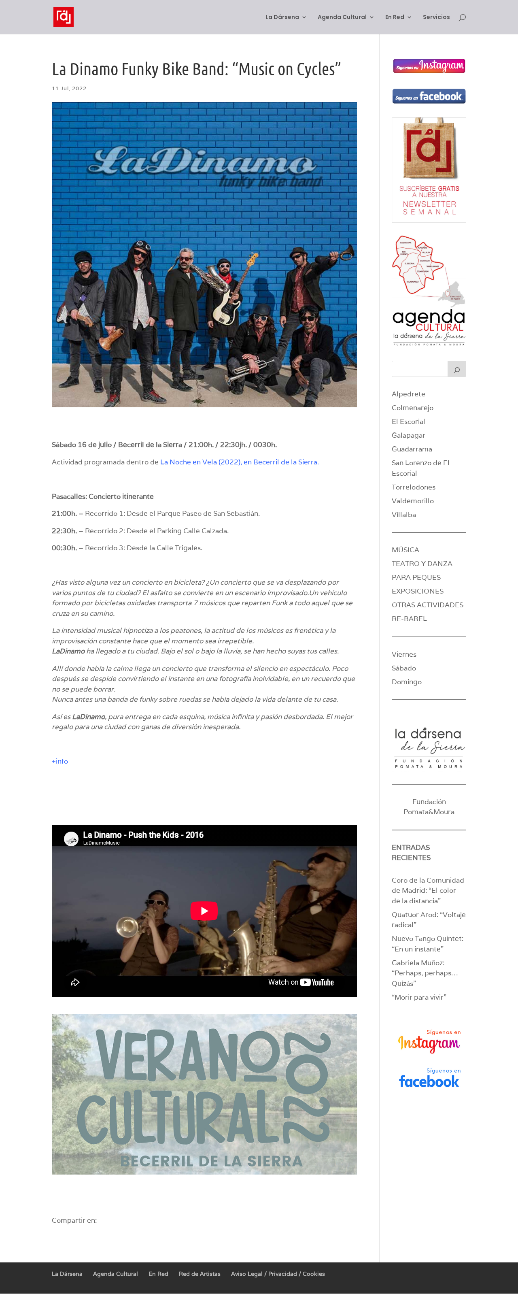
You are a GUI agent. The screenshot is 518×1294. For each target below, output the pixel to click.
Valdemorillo (413, 500)
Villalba (404, 514)
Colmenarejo (412, 407)
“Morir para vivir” (419, 997)
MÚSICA (405, 549)
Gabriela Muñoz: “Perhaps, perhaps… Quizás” (425, 973)
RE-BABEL (409, 618)
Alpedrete (408, 393)
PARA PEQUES (416, 577)
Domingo (407, 681)
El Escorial (408, 421)
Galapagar (408, 435)
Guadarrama (412, 449)
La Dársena (282, 17)
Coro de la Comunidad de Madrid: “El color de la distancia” (428, 890)
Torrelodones (413, 487)
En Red (394, 17)
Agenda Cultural (342, 17)
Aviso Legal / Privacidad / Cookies (278, 1273)
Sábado (404, 668)
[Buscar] (457, 369)
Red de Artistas (200, 1273)
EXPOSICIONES (418, 591)
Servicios (436, 17)
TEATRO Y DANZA (422, 563)
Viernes (404, 654)
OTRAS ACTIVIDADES (427, 604)
